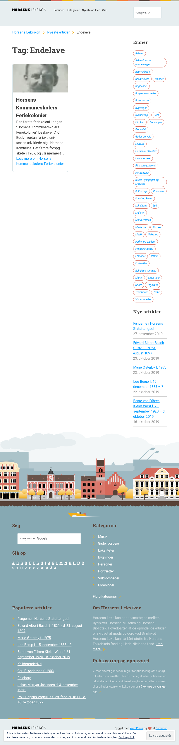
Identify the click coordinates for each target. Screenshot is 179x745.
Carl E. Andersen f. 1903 (35, 671)
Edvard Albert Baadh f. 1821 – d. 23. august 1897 (148, 348)
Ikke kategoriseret (145, 165)
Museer (157, 227)
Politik (154, 256)
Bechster (161, 728)
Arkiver (139, 53)
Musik (138, 234)
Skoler (139, 277)
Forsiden (59, 10)
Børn (156, 115)
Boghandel (141, 86)
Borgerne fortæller (145, 93)
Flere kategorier (107, 596)
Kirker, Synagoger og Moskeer (147, 181)
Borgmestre (142, 100)
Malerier (140, 212)
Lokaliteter (141, 205)
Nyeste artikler (91, 10)
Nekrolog (153, 234)
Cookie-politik (126, 737)
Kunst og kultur (143, 198)
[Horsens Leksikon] (29, 10)
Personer (140, 256)
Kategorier (73, 10)
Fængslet (140, 129)
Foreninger (156, 122)
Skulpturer (154, 277)
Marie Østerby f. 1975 (150, 367)
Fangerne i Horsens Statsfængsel (43, 619)
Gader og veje (143, 136)
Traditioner (141, 292)
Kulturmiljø (141, 191)
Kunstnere (158, 191)
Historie (139, 143)
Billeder (159, 79)
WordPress (136, 728)
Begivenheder (143, 71)
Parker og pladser (145, 241)
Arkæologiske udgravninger (143, 62)
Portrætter (141, 263)
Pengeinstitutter (144, 248)
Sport (138, 285)
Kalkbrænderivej (29, 664)
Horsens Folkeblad (146, 151)
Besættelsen (142, 79)
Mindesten (141, 227)
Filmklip (139, 122)
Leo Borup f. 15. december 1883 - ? (44, 645)
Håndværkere (142, 158)
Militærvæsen (143, 219)
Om (104, 10)
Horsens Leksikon (26, 32)
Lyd (155, 205)
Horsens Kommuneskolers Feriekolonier (36, 108)
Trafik (156, 292)
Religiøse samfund (145, 270)
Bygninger (141, 107)
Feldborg (24, 678)
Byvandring (141, 115)
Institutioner (142, 172)
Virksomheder (143, 299)
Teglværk (152, 285)
